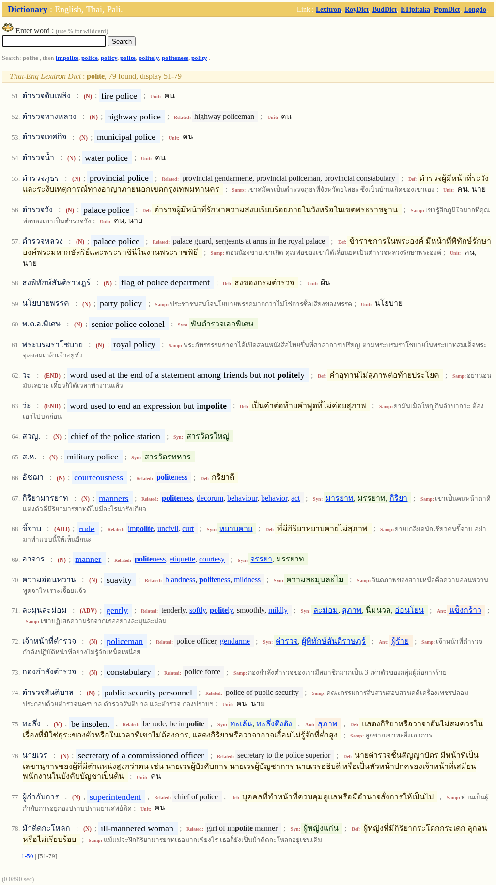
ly (221, 610)
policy (109, 58)
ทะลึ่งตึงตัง (274, 724)
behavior (274, 498)
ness (171, 477)
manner (88, 559)
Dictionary (27, 9)
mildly (278, 610)
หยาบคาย (235, 528)
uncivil (167, 528)
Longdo (475, 9)
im (141, 528)
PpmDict (447, 9)
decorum (210, 498)
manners (113, 497)
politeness (175, 58)
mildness (247, 579)
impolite (67, 58)
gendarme (235, 641)
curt (188, 528)
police (89, 58)
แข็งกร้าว (465, 610)
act (295, 498)
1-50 (27, 856)
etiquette (182, 559)
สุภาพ (352, 610)
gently (117, 610)
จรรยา (261, 559)
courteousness (98, 477)
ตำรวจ (287, 641)
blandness (180, 579)
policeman (125, 641)
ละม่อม (325, 610)
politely (149, 58)
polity (199, 58)
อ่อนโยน (409, 610)
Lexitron (328, 9)
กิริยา (398, 498)
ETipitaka (415, 9)
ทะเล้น (241, 724)
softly (197, 610)
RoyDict (357, 9)
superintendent (115, 796)
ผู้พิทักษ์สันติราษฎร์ (334, 641)
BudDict (384, 9)
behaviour (242, 498)
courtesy (212, 559)
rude (86, 528)
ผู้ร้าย (400, 641)
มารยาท (340, 498)
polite (128, 58)
